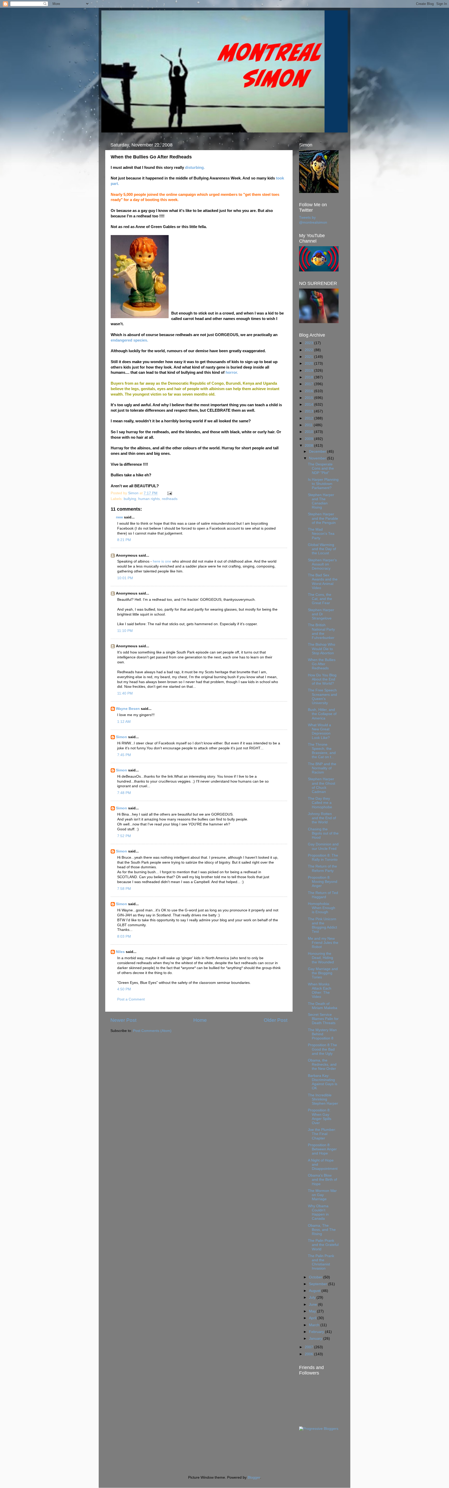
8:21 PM (124, 540)
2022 (309, 350)
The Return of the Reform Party (322, 868)
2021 (309, 357)
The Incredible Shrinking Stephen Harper (323, 1099)
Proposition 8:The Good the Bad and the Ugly (322, 1049)
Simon (121, 737)
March (314, 1325)
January (316, 1338)
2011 (309, 425)
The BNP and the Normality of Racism (322, 768)
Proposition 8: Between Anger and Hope (322, 1149)
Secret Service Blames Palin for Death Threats (323, 1019)
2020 (309, 363)
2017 (309, 384)
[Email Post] (169, 493)
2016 (309, 391)
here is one (162, 561)
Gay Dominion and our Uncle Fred (323, 846)
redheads (169, 499)
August (315, 1291)
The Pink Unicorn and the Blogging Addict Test (322, 925)
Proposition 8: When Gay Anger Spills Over (319, 1116)
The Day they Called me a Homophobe (320, 803)
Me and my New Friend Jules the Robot (323, 943)
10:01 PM (125, 578)
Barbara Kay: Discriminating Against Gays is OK (322, 1082)
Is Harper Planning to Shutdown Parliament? (323, 484)
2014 (309, 404)
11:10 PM (125, 631)
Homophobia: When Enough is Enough (321, 908)
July (312, 1297)
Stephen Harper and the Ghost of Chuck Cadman (321, 785)
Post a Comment (131, 999)
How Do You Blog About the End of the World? (322, 679)
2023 (309, 343)
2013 (309, 411)
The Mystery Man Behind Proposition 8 (322, 1034)
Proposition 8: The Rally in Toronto (323, 857)
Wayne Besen (128, 709)
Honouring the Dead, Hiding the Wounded (321, 958)
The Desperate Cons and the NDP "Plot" (321, 468)
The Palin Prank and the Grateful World (323, 1245)
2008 (309, 446)
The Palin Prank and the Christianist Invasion (321, 1262)
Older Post (275, 1020)
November (318, 458)
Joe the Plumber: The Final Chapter (322, 1134)
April (313, 1318)
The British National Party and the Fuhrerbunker (321, 631)
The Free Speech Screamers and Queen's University (322, 696)
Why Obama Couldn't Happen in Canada (318, 1212)
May (313, 1311)
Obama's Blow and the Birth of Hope (322, 1179)
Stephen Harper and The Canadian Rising (321, 501)
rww (119, 517)
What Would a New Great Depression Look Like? (319, 731)
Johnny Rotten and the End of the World (322, 818)
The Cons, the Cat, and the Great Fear (320, 599)
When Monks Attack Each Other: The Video (319, 990)
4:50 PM (124, 989)
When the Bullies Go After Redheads (321, 664)
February (317, 1332)
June (313, 1304)
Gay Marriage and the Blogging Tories (323, 973)
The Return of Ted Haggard (323, 895)
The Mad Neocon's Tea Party (321, 534)
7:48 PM (124, 793)
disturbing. (195, 167)
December (318, 451)
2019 (309, 370)
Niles (120, 952)
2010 (309, 432)
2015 (309, 398)
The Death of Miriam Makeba (322, 1006)
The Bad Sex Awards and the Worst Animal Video (323, 581)
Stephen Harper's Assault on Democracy (322, 564)
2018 (309, 377)
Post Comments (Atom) (152, 1031)
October (316, 1277)
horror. (232, 372)
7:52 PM (124, 836)
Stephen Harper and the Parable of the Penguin (323, 518)
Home (200, 1020)
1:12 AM (124, 722)
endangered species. (129, 340)
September (318, 1284)
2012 (309, 418)
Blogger (254, 1477)
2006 (309, 1354)
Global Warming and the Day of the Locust (322, 549)
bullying (130, 499)
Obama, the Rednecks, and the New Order (322, 1064)
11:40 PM (125, 693)
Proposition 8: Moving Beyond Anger (322, 882)
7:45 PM (124, 755)
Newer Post (123, 1020)
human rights (149, 499)
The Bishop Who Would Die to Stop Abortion (321, 649)
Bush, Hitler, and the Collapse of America (322, 714)
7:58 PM (124, 889)
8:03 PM (124, 936)
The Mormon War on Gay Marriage (322, 1195)
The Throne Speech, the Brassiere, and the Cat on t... (322, 751)
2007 (309, 1347)
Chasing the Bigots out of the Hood (323, 833)
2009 (309, 439)
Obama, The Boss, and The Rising (322, 1230)
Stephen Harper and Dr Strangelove (321, 614)
